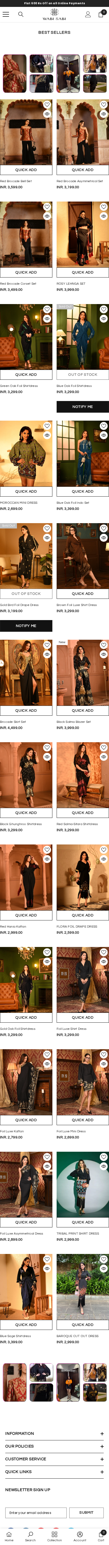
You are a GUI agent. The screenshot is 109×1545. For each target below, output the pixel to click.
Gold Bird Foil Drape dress (19, 605)
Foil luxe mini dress (71, 1131)
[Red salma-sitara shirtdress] (83, 775)
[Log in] (88, 14)
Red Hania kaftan (13, 926)
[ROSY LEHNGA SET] (83, 234)
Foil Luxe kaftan (12, 1131)
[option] (54, 3)
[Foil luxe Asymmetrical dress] (26, 1185)
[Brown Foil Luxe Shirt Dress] (83, 556)
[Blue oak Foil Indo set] (83, 453)
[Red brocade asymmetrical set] (83, 132)
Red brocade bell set (16, 181)
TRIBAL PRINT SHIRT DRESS (78, 1233)
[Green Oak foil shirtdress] (26, 337)
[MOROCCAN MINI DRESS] (26, 453)
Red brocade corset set (18, 283)
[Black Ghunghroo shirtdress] (26, 775)
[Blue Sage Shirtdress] (26, 1287)
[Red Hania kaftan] (26, 877)
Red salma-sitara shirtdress (77, 824)
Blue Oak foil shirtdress (74, 386)
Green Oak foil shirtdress (19, 386)
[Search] (21, 14)
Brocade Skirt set (13, 722)
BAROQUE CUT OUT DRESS (77, 1336)
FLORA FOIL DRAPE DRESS (77, 926)
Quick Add (26, 170)
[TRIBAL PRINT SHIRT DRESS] (83, 1185)
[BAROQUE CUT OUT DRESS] (83, 1287)
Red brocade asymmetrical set (80, 181)
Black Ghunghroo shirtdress (21, 824)
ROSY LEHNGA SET (71, 283)
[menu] (6, 14)
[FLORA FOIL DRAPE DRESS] (83, 877)
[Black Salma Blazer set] (83, 673)
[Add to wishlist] (47, 105)
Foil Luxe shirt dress (72, 1029)
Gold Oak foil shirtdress (17, 1029)
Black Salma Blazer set (74, 722)
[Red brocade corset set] (26, 234)
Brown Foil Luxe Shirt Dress (77, 605)
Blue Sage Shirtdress (15, 1336)
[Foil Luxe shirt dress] (83, 980)
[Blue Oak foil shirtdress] (83, 337)
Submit (86, 1512)
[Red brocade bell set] (26, 132)
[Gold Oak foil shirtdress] (26, 980)
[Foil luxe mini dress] (83, 1082)
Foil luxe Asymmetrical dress (21, 1233)
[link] (30, 1537)
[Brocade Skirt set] (26, 673)
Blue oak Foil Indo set (73, 503)
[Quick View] (47, 114)
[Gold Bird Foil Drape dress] (26, 556)
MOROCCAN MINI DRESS (19, 503)
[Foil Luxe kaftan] (26, 1082)
